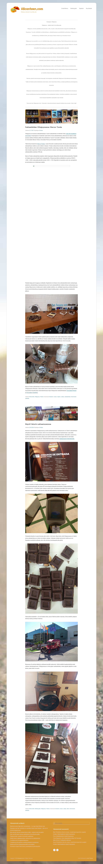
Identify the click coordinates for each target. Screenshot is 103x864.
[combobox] (71, 823)
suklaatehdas (67, 396)
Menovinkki (31, 396)
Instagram (57, 850)
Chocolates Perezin (71, 390)
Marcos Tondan (41, 143)
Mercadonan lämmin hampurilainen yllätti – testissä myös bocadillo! (27, 832)
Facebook (54, 850)
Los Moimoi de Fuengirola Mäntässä (19, 840)
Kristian (41, 130)
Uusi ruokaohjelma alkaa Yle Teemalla (71, 838)
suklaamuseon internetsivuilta (66, 438)
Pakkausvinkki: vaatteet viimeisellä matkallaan (21, 836)
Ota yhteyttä (89, 8)
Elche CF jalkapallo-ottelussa (63, 840)
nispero (59, 396)
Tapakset (81, 8)
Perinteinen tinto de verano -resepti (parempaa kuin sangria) (71, 832)
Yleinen (41, 396)
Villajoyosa (37, 396)
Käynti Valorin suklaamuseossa (38, 424)
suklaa (62, 396)
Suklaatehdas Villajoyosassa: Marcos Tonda (43, 127)
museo (55, 396)
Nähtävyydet (73, 8)
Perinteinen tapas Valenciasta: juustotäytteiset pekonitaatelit (25, 846)
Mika (54, 840)
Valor (68, 808)
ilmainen (51, 396)
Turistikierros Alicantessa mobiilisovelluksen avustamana (24, 842)
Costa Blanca (64, 8)
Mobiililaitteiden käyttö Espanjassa (66, 834)
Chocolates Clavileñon (32, 392)
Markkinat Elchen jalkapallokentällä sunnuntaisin (22, 844)
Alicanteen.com (32, 9)
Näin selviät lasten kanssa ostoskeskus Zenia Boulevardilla (25, 834)
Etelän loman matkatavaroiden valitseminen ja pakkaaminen (25, 838)
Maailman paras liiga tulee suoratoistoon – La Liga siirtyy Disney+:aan (27, 826)
